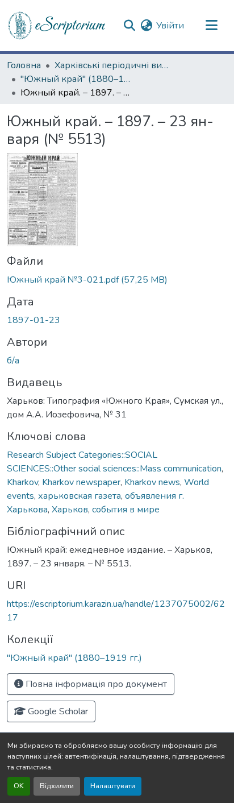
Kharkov (22, 482)
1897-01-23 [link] (33, 320)
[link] (117, 280)
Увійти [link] (170, 25)
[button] (57, 25)
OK (19, 786)
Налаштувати (112, 786)
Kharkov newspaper (81, 482)
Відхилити (57, 786)
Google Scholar (57, 711)
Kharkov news (152, 482)
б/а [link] (13, 360)
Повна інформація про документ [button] (95, 684)
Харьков (70, 509)
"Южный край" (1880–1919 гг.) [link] (77, 79)
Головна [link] (24, 65)
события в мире (126, 509)
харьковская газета (79, 496)
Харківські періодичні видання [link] (111, 65)
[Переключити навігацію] (211, 25)
